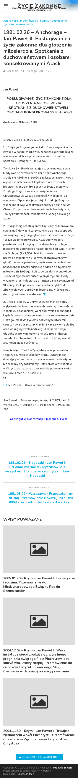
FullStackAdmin (25, 774)
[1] (46, 294)
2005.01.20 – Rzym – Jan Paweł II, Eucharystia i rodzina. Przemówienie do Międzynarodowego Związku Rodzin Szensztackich (39, 584)
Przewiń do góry (62, 767)
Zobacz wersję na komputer (40, 757)
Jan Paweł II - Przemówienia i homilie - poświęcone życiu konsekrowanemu (35, 22)
